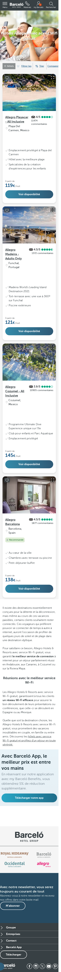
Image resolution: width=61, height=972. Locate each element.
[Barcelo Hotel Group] (7, 966)
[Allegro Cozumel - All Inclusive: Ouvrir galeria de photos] (52, 347)
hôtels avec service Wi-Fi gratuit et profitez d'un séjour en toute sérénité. (29, 740)
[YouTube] (49, 966)
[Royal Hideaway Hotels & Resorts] (14, 855)
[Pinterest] (55, 966)
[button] (5, 5)
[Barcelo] (43, 855)
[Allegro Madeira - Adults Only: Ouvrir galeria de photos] (52, 210)
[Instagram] (36, 966)
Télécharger (13, 954)
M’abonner (13, 905)
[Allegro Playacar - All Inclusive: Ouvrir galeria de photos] (52, 77)
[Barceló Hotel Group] (16, 5)
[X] (42, 966)
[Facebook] (29, 966)
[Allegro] (44, 864)
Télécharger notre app (29, 797)
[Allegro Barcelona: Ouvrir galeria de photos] (52, 480)
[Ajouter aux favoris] (7, 77)
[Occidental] (15, 864)
